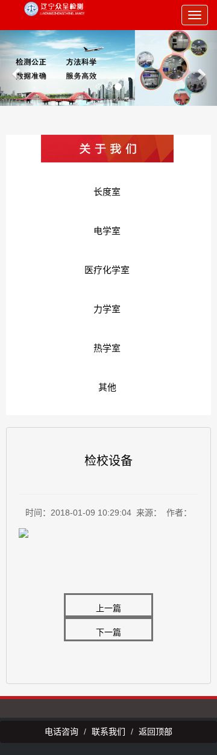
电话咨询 (61, 731)
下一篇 (108, 632)
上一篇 (108, 608)
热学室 (107, 348)
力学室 (107, 309)
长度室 (107, 191)
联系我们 (108, 731)
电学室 (107, 231)
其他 (107, 387)
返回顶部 (155, 731)
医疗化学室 (107, 270)
